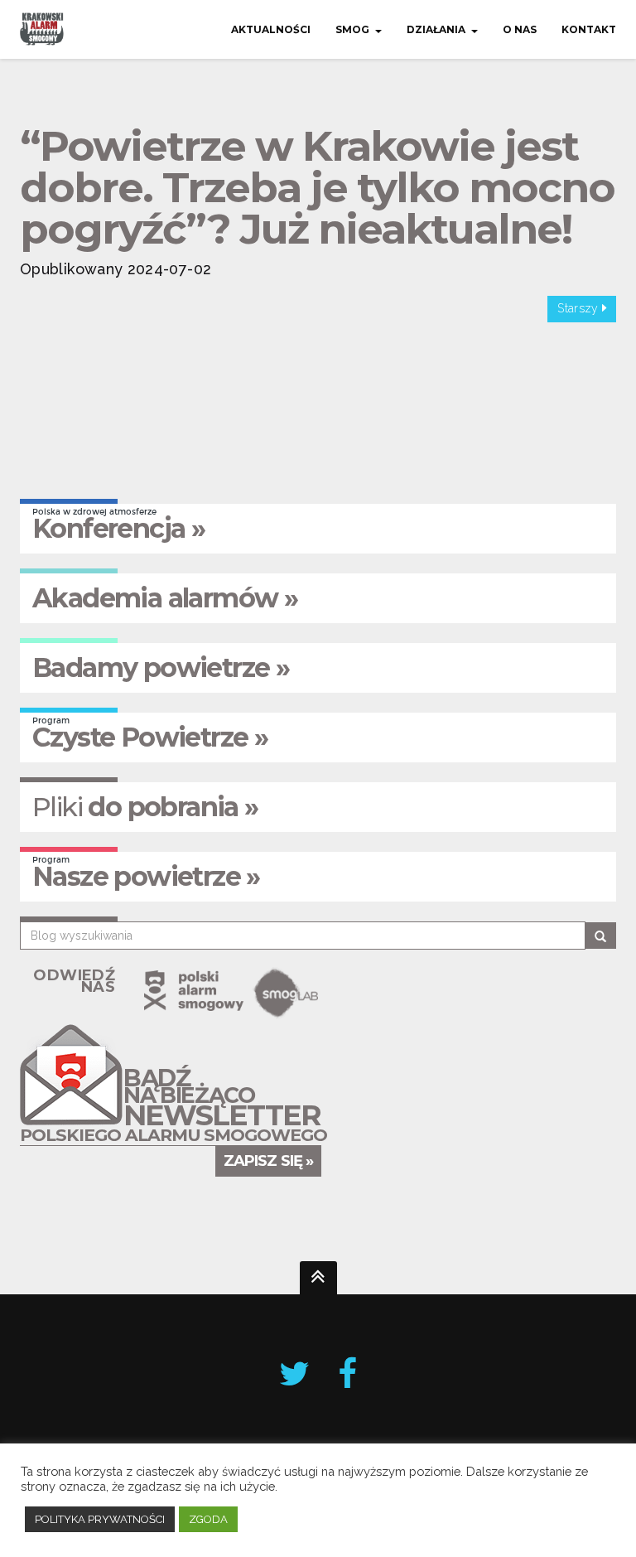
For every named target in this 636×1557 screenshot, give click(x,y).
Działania (436, 29)
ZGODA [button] (208, 1519)
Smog (352, 29)
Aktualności (271, 29)
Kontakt (588, 29)
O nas (520, 29)
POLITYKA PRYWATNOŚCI (100, 1519)
